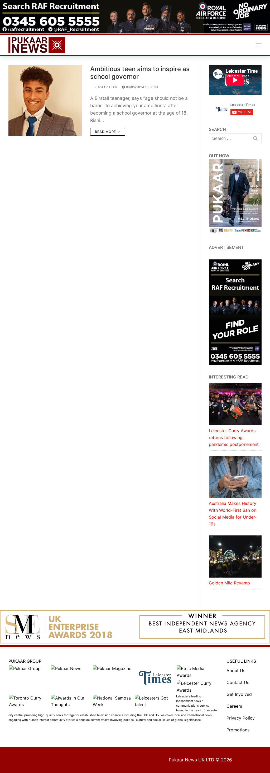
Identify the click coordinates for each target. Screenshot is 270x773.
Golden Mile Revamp (229, 582)
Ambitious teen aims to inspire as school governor (140, 72)
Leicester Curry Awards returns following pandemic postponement (234, 437)
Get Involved (239, 694)
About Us (235, 670)
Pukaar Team (106, 87)
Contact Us (237, 682)
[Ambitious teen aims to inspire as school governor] (45, 100)
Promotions (237, 729)
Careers (234, 706)
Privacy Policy (240, 718)
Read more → (107, 132)
